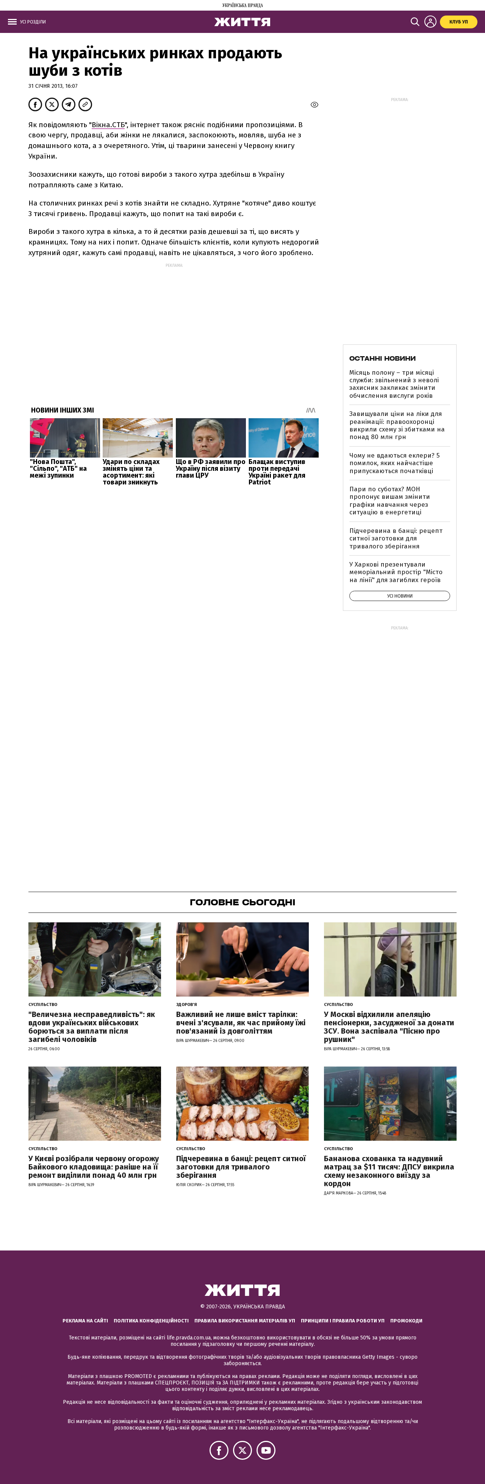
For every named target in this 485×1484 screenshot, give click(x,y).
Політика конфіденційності (151, 1321)
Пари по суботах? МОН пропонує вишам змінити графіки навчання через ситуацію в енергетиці (389, 500)
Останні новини (382, 358)
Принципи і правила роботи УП (343, 1321)
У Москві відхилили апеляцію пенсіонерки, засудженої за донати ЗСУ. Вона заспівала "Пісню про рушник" (389, 1027)
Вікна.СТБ (108, 124)
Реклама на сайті (85, 1321)
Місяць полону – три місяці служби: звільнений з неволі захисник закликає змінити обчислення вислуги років (394, 384)
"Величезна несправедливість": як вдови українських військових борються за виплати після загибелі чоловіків (91, 1027)
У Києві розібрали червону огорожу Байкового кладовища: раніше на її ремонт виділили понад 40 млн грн (93, 1167)
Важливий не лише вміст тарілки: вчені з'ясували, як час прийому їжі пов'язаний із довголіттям (240, 1023)
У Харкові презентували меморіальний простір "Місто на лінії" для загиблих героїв (396, 572)
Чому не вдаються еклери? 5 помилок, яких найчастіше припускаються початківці (394, 463)
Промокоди (406, 1321)
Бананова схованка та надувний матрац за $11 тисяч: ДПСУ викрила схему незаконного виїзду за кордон (389, 1171)
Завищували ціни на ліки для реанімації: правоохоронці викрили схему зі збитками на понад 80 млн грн (397, 425)
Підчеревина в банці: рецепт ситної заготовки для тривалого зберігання (396, 538)
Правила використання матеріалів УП (244, 1321)
